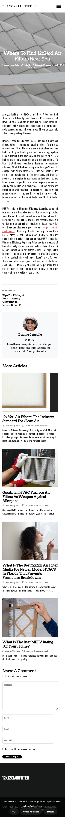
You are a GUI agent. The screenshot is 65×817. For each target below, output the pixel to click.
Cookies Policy (36, 806)
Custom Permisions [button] (31, 811)
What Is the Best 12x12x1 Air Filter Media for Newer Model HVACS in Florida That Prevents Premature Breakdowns (30, 571)
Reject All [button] (50, 811)
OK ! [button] (13, 811)
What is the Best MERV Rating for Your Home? (27, 644)
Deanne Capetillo (11, 65)
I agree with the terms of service (20, 749)
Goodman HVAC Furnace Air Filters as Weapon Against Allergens (26, 496)
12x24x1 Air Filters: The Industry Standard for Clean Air (28, 419)
